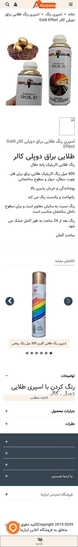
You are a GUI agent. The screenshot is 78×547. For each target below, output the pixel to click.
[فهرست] (71, 4)
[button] (68, 301)
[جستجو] (7, 4)
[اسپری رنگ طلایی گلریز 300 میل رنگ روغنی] (39, 304)
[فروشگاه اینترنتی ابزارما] (43, 4)
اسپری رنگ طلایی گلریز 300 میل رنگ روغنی (39, 343)
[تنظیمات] (15, 4)
